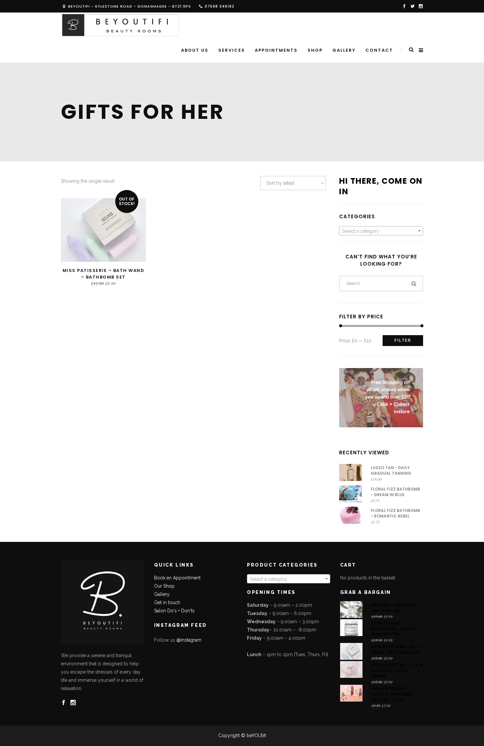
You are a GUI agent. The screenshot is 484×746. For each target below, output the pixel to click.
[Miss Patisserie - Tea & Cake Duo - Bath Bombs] (351, 669)
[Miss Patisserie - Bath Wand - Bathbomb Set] (351, 651)
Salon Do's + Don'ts (174, 610)
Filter (402, 340)
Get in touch (167, 602)
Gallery (162, 594)
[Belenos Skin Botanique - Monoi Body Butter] (351, 627)
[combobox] (381, 230)
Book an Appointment (177, 577)
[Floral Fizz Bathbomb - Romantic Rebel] (350, 515)
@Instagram (189, 640)
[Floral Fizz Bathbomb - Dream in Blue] (350, 493)
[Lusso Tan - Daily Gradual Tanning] (350, 472)
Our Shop (164, 586)
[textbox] (381, 231)
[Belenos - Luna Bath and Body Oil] (351, 609)
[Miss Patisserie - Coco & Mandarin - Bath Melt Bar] (351, 693)
